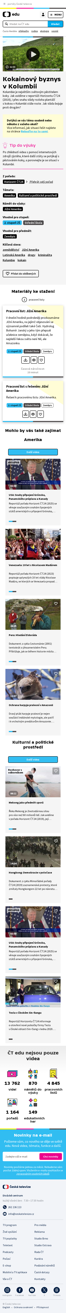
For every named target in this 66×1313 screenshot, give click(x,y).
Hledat (55, 24)
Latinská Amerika (14, 255)
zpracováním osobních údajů (32, 1173)
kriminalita (45, 255)
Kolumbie (9, 260)
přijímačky (24, 31)
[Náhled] (34, 360)
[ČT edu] (11, 16)
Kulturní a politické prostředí (38, 195)
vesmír (54, 31)
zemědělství (11, 250)
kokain (22, 260)
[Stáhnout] (25, 360)
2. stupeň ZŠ (12, 223)
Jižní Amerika (12, 209)
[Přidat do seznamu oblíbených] (41, 360)
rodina (34, 31)
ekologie (44, 31)
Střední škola (33, 223)
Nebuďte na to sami (34, 131)
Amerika (9, 195)
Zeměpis (9, 236)
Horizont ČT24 (13, 182)
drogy (31, 255)
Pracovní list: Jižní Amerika (26, 311)
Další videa (33, 452)
